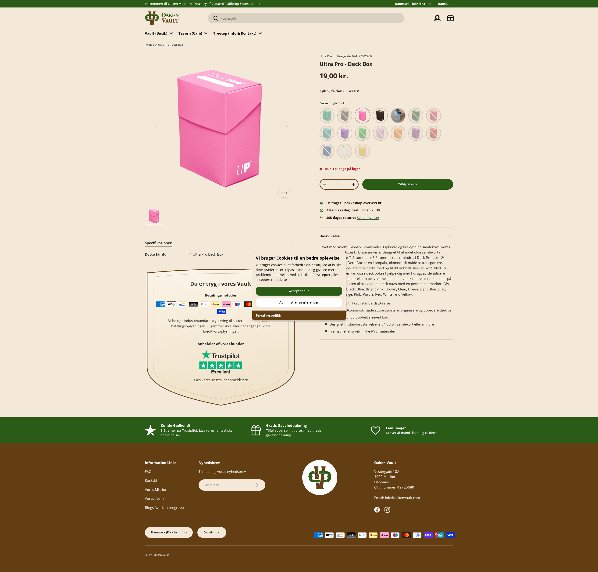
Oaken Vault (161, 555)
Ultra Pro (326, 56)
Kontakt (151, 480)
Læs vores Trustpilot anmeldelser (221, 379)
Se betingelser (368, 218)
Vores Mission (156, 489)
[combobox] (306, 18)
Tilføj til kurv (407, 184)
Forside (149, 44)
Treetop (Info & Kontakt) (234, 33)
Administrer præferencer (299, 302)
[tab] (158, 243)
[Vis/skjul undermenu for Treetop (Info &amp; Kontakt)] (260, 33)
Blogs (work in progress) (164, 507)
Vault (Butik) (156, 33)
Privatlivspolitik (268, 315)
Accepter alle (299, 291)
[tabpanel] (221, 254)
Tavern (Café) (190, 33)
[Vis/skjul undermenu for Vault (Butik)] (171, 33)
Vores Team (154, 498)
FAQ (148, 471)
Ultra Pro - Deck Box (170, 44)
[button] (450, 18)
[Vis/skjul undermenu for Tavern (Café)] (206, 33)
